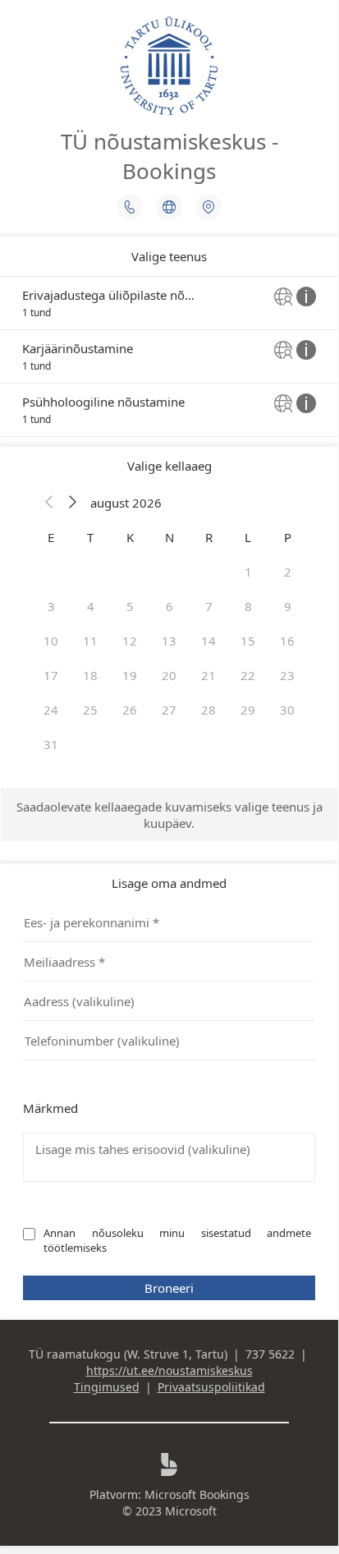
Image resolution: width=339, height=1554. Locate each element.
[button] (49, 502)
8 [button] (248, 606)
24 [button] (51, 709)
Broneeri (169, 1288)
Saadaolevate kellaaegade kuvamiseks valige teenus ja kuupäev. (169, 814)
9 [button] (287, 606)
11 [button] (90, 640)
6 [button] (169, 606)
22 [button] (248, 675)
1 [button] (248, 571)
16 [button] (287, 640)
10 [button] (51, 640)
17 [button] (51, 675)
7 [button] (209, 606)
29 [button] (248, 709)
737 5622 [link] (270, 1354)
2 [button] (287, 571)
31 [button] (51, 744)
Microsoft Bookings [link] (197, 1494)
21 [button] (208, 675)
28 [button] (208, 709)
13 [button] (169, 640)
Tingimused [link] (107, 1387)
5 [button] (130, 606)
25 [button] (90, 709)
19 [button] (129, 675)
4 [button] (90, 606)
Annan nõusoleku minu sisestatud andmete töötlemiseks (179, 1240)
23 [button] (287, 675)
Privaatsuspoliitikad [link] (211, 1387)
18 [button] (90, 675)
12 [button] (129, 640)
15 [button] (248, 640)
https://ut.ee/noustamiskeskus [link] (169, 1370)
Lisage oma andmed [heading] (169, 883)
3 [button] (51, 606)
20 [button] (169, 675)
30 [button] (287, 709)
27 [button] (169, 709)
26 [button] (129, 709)
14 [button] (208, 640)
